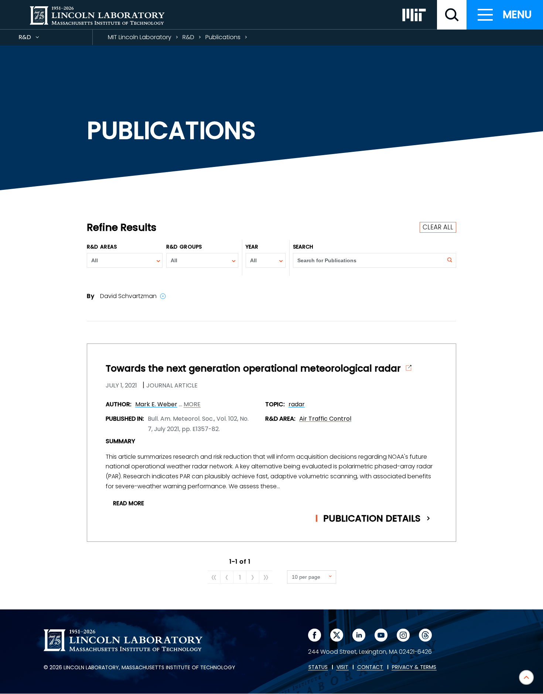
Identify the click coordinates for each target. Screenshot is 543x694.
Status (318, 667)
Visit (342, 667)
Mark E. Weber (156, 404)
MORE (192, 404)
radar (296, 404)
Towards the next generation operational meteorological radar (253, 368)
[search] (452, 15)
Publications (222, 37)
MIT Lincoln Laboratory (139, 37)
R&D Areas (102, 246)
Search (303, 246)
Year (252, 246)
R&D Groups (184, 246)
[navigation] (505, 15)
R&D (38, 39)
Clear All (438, 227)
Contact (370, 667)
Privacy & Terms (414, 667)
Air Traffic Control (325, 418)
